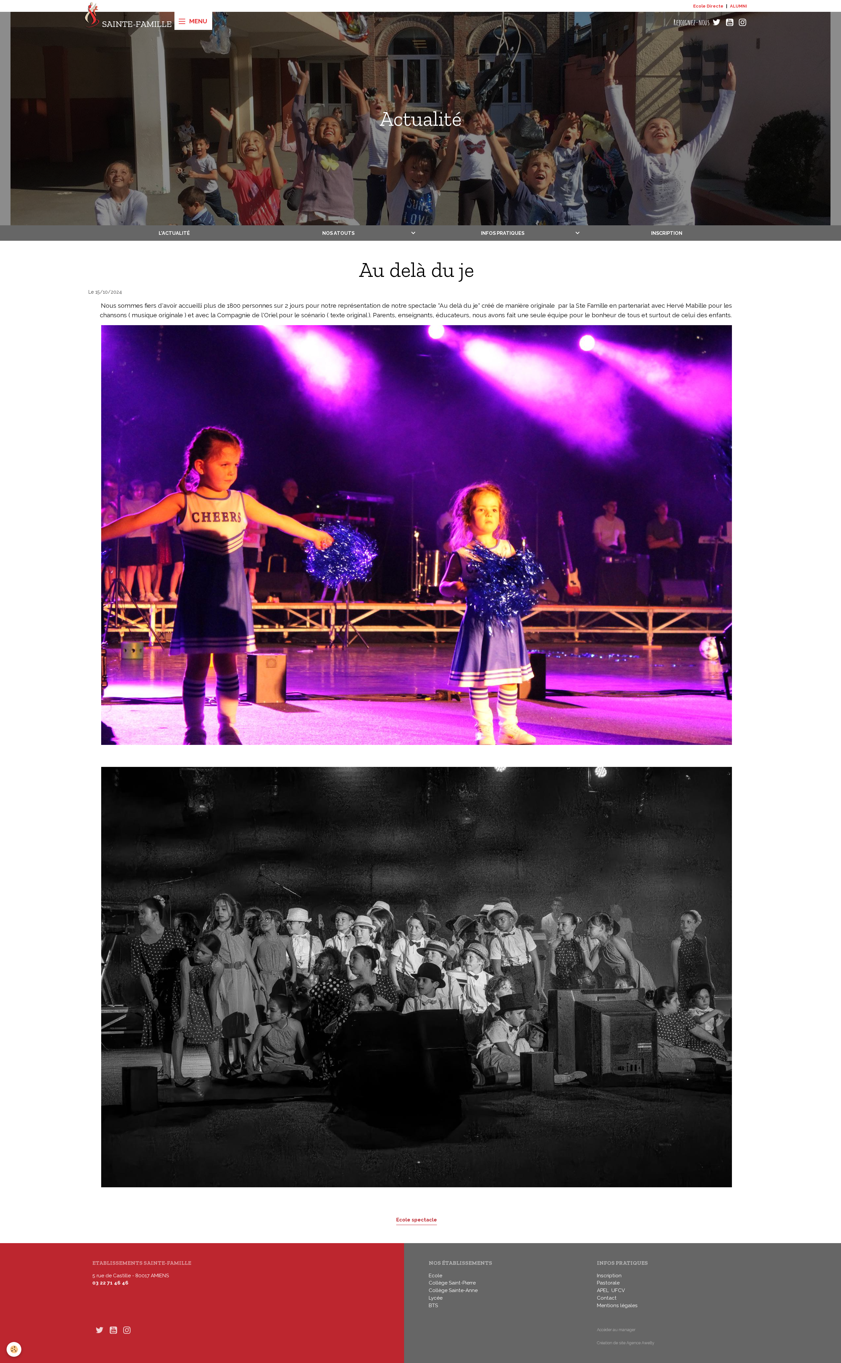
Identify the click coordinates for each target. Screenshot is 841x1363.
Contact (607, 1298)
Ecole (435, 1276)
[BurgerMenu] (193, 21)
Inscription (666, 233)
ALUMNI (738, 6)
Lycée (436, 1298)
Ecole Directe (708, 6)
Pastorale (608, 1283)
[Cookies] (14, 1349)
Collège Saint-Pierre (452, 1283)
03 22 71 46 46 (110, 1283)
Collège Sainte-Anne (453, 1290)
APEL (603, 1290)
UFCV (618, 1290)
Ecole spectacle (416, 1219)
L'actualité (174, 233)
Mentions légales (617, 1305)
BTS (433, 1305)
